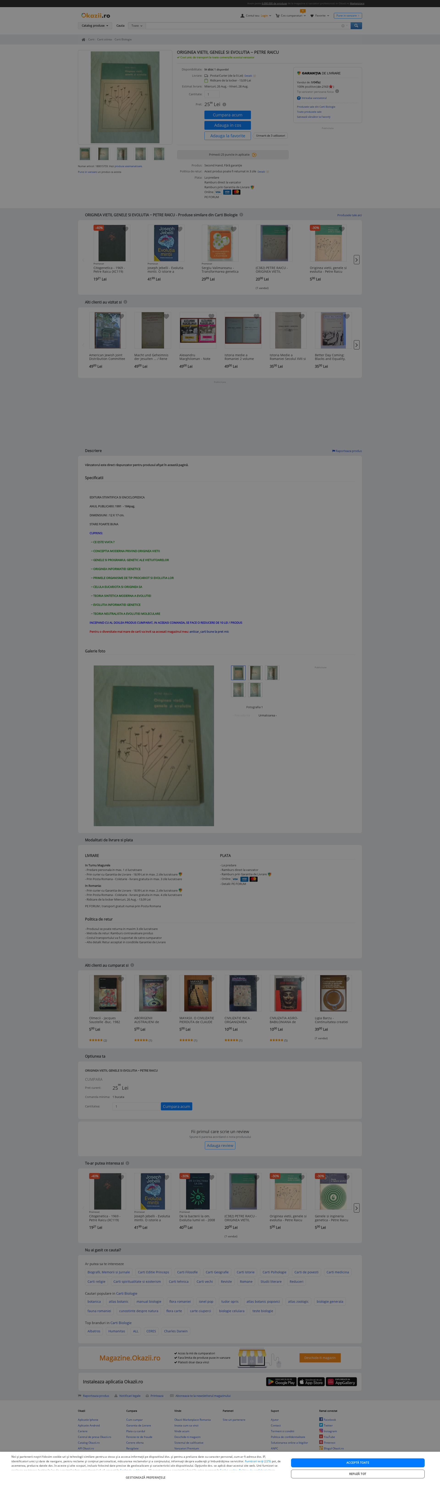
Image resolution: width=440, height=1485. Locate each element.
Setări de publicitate (133, 1470)
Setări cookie (228, 1470)
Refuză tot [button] (357, 1474)
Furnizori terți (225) (258, 1461)
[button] (146, 1475)
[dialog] (220, 1468)
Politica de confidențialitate (257, 1470)
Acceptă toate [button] (357, 1463)
